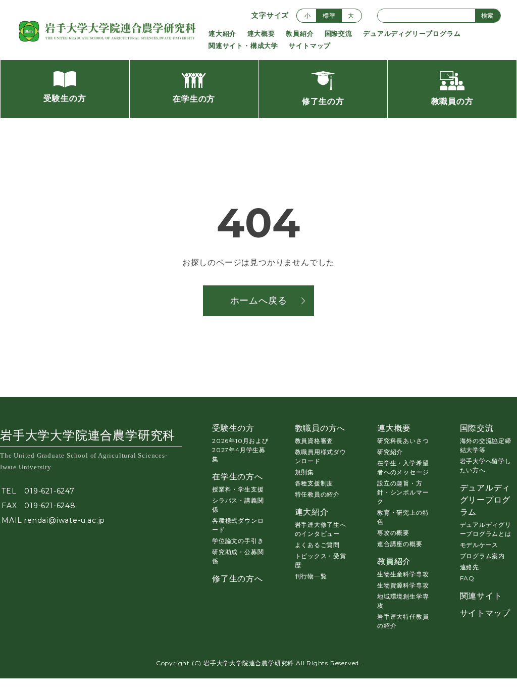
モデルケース (479, 545)
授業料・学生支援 (238, 489)
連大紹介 (222, 33)
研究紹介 (390, 452)
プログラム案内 (482, 556)
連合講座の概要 (400, 544)
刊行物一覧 (311, 576)
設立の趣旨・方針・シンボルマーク (403, 492)
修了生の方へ (237, 578)
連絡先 (469, 567)
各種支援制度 (314, 483)
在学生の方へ (237, 476)
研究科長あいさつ (403, 441)
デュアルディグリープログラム (411, 33)
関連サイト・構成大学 (243, 45)
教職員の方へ (320, 428)
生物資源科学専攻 (403, 585)
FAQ (467, 578)
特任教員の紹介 (317, 494)
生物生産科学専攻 (403, 574)
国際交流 (338, 33)
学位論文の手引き (238, 541)
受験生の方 (233, 428)
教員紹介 (300, 33)
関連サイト (481, 596)
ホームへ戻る (258, 300)
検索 (487, 15)
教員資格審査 (314, 441)
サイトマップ (310, 45)
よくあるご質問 (317, 545)
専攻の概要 (393, 532)
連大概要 (261, 33)
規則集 (304, 472)
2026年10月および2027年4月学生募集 (240, 450)
